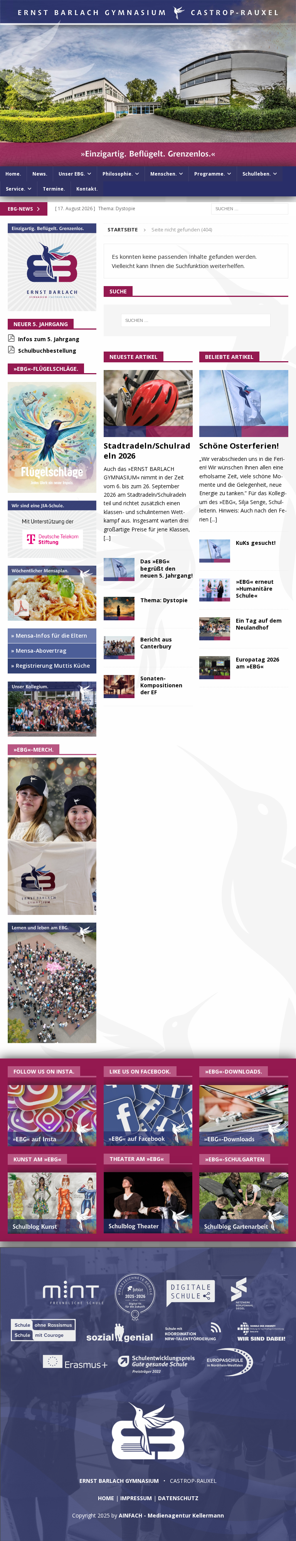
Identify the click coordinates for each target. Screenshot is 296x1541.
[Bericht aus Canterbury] (119, 647)
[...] (107, 537)
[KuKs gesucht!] (214, 551)
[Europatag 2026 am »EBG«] (214, 667)
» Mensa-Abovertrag (38, 650)
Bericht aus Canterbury (156, 643)
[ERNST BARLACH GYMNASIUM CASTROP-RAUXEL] (148, 161)
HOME (106, 1498)
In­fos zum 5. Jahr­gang (48, 339)
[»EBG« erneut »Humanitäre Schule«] (214, 589)
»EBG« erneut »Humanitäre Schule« (255, 588)
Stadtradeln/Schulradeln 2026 (147, 451)
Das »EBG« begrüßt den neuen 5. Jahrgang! (166, 568)
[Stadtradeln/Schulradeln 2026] (148, 403)
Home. (13, 174)
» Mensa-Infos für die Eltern (49, 635)
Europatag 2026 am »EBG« (257, 663)
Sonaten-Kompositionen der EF (161, 685)
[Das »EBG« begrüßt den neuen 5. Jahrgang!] (119, 569)
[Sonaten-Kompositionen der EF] (119, 686)
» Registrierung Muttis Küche (50, 665)
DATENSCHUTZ (178, 1498)
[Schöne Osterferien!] (243, 403)
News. (39, 174)
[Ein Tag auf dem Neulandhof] (214, 628)
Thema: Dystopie (164, 600)
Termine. (54, 189)
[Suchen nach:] (249, 208)
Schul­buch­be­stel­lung (47, 350)
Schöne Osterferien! (239, 446)
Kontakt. (87, 189)
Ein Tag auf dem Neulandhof (259, 624)
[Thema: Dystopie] (119, 608)
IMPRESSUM (136, 1498)
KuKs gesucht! (256, 542)
